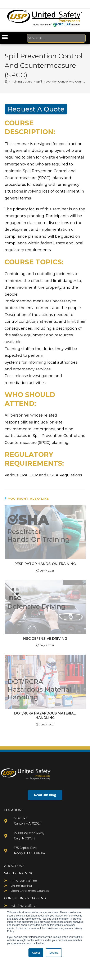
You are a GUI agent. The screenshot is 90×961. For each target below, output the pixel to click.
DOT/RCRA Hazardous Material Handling (45, 715)
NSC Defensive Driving (45, 639)
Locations (13, 810)
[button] (4, 37)
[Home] (6, 81)
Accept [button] (36, 952)
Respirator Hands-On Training (45, 564)
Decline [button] (53, 952)
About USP (14, 866)
